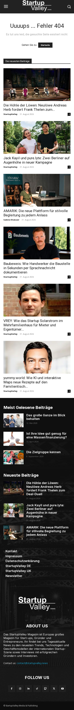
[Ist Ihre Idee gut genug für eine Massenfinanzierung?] (13, 439)
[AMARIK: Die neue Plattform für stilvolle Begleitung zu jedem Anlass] (37, 190)
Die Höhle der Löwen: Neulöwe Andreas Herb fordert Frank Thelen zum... (35, 107)
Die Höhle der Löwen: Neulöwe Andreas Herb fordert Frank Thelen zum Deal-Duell (45, 488)
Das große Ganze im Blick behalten (45, 417)
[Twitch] (45, 688)
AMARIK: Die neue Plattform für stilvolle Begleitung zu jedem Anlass (35, 213)
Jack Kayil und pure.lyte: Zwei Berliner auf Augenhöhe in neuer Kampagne (36, 160)
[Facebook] (11, 688)
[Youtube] (62, 688)
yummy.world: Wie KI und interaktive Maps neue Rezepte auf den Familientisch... (32, 382)
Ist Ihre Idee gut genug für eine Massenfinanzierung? (46, 435)
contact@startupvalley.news (32, 663)
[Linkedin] (28, 688)
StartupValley (10, 114)
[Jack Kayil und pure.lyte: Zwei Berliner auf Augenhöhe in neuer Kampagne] (37, 137)
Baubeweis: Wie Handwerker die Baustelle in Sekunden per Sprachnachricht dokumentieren (36, 268)
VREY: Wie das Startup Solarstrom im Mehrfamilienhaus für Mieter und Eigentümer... (33, 325)
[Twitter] (54, 688)
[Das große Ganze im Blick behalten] (13, 420)
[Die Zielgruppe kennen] (13, 457)
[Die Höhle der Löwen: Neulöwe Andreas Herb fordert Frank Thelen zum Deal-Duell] (37, 84)
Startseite (45, 45)
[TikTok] (37, 688)
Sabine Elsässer (11, 219)
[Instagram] (20, 688)
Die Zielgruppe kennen (43, 452)
